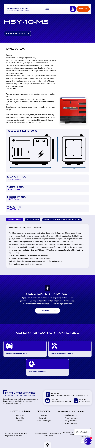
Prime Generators (71, 418)
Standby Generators (71, 415)
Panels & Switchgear (43, 421)
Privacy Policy (54, 433)
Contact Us (20, 418)
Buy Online (20, 415)
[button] (72, 9)
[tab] (14, 219)
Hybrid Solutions (71, 423)
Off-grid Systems (71, 421)
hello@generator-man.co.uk (61, 401)
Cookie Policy (48, 436)
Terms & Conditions (40, 433)
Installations (43, 418)
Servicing (20, 421)
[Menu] (47, 8)
